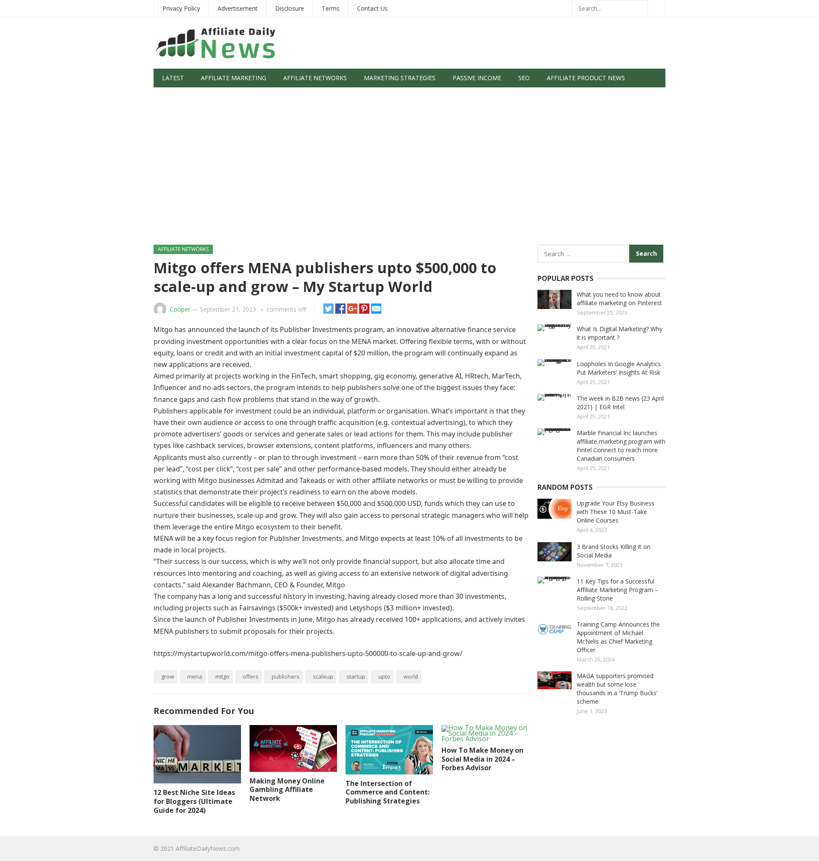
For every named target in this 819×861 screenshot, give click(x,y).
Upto (384, 676)
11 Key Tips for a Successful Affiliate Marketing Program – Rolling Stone (617, 589)
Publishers (285, 676)
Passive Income (477, 78)
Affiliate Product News (586, 78)
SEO (524, 78)
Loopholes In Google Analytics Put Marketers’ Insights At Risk (619, 368)
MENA (194, 676)
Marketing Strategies (400, 78)
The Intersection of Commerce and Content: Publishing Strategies (388, 792)
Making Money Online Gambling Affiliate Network (287, 789)
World (411, 676)
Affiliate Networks (315, 78)
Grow (167, 676)
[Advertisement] (409, 170)
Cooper (180, 309)
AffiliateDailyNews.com (208, 848)
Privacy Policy (181, 8)
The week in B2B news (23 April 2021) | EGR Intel (620, 402)
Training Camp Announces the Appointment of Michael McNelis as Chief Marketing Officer (618, 637)
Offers (250, 676)
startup (355, 676)
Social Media (183, 96)
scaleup (323, 676)
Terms (331, 8)
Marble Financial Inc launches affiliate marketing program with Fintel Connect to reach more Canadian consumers (621, 445)
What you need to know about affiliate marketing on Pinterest (619, 298)
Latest (173, 78)
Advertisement (238, 8)
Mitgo (222, 676)
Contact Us (372, 8)
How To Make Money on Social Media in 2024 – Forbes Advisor (482, 759)
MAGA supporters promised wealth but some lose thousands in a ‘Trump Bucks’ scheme (617, 688)
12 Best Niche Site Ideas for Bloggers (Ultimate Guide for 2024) (194, 801)
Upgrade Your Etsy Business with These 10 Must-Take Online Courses (615, 511)
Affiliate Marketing (233, 78)
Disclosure (289, 8)
